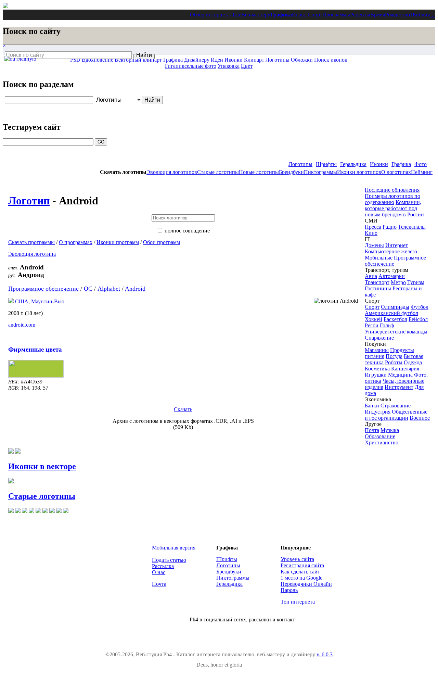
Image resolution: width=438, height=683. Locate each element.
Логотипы (300, 164)
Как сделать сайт (300, 571)
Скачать (183, 409)
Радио (390, 227)
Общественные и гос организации (396, 415)
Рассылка (163, 566)
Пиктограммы (320, 172)
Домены (374, 245)
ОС (88, 288)
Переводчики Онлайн (306, 584)
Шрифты (326, 164)
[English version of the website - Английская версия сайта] (5, 6)
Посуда (394, 356)
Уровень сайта (297, 559)
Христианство (381, 442)
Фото (420, 164)
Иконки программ (117, 242)
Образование (380, 436)
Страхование (396, 405)
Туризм (415, 282)
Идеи (217, 60)
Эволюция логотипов (171, 172)
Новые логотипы (259, 172)
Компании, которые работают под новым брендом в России (394, 208)
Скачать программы (31, 242)
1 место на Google (301, 578)
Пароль (289, 590)
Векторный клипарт (138, 60)
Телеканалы (412, 227)
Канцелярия (405, 368)
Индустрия (377, 412)
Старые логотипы (218, 172)
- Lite (235, 14)
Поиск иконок (330, 60)
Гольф (387, 325)
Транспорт (377, 282)
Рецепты (360, 14)
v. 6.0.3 (325, 654)
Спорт (372, 307)
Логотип (29, 200)
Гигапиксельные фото (190, 66)
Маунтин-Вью (47, 301)
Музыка (390, 430)
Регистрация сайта (302, 565)
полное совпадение (187, 230)
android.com (21, 325)
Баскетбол (395, 319)
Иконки (379, 164)
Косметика (377, 368)
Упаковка (229, 66)
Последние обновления (392, 190)
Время (377, 14)
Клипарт (254, 60)
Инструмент (399, 387)
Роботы (393, 362)
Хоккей (373, 319)
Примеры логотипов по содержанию (392, 199)
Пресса (373, 227)
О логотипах (396, 172)
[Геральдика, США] (11, 301)
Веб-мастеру (255, 14)
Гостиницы (378, 288)
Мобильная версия (173, 548)
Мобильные (378, 258)
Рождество (397, 14)
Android (135, 288)
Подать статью (169, 560)
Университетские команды (396, 331)
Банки (372, 405)
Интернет (396, 245)
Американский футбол (391, 313)
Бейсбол (418, 319)
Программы (336, 14)
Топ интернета (298, 602)
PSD (75, 60)
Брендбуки (291, 172)
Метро (398, 282)
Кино (371, 233)
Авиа (371, 276)
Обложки (302, 60)
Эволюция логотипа (32, 254)
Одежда (413, 362)
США (21, 301)
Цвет (247, 66)
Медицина (400, 375)
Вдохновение (97, 60)
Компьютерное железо (391, 251)
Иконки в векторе (42, 466)
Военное (420, 418)
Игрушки (376, 375)
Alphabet (109, 288)
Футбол (419, 307)
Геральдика (353, 164)
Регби (371, 325)
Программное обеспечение (43, 288)
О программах (75, 242)
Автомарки (391, 276)
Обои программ (161, 242)
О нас (158, 572)
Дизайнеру (196, 60)
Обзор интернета (210, 14)
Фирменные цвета (35, 349)
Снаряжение (379, 338)
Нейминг (422, 172)
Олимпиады (395, 307)
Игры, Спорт (307, 14)
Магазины (377, 350)
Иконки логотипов (359, 172)
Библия (421, 14)
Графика (281, 14)
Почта (372, 430)
